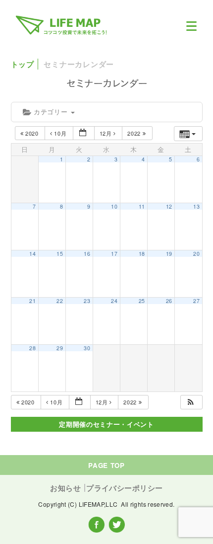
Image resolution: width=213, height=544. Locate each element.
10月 (60, 133)
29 (59, 348)
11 (142, 206)
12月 (107, 133)
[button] (191, 402)
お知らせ (65, 488)
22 (59, 301)
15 (59, 253)
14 (32, 253)
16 (87, 253)
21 (32, 301)
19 (169, 253)
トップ (22, 64)
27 (196, 301)
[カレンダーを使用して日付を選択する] (83, 133)
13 (196, 206)
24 (114, 301)
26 (169, 301)
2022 (134, 133)
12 (169, 206)
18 (142, 253)
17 (114, 253)
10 (114, 206)
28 (32, 348)
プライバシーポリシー (124, 487)
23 (87, 301)
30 (87, 348)
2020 (31, 133)
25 (142, 301)
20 (196, 253)
